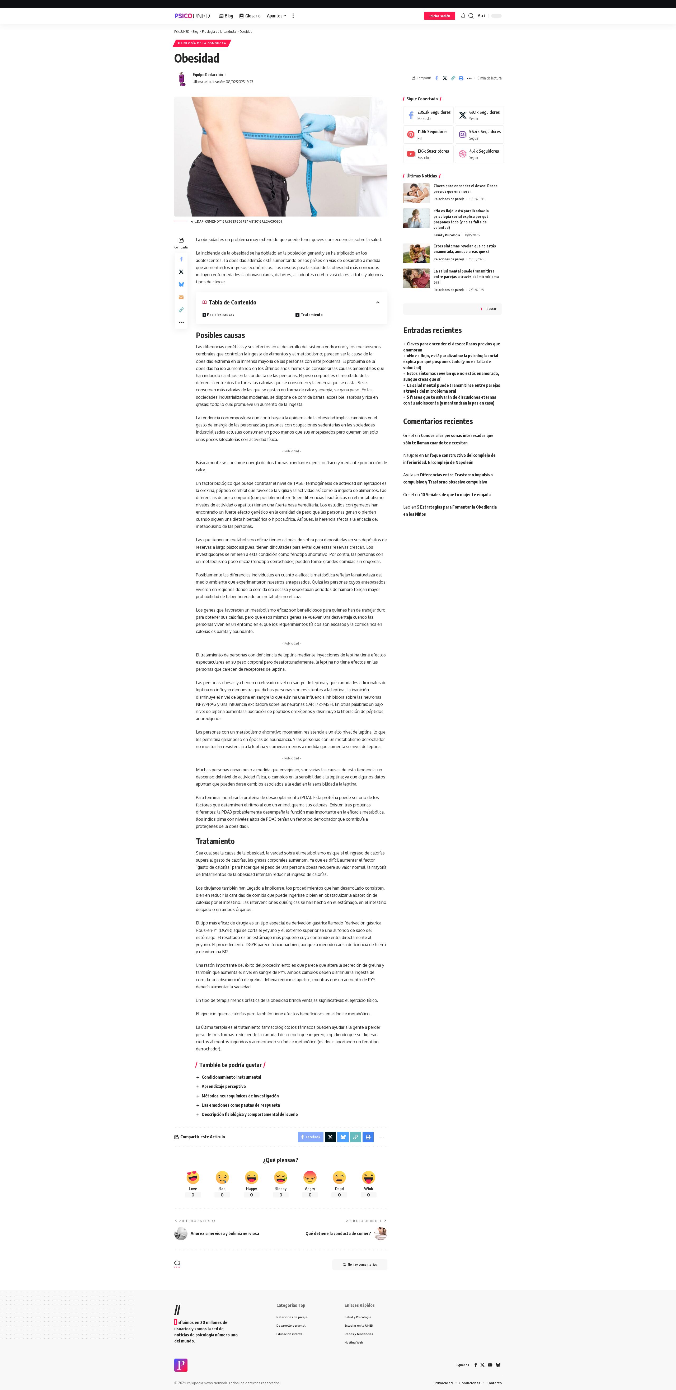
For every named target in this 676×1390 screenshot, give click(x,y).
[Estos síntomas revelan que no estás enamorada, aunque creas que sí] (416, 253)
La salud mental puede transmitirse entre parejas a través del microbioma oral (466, 277)
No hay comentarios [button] (362, 1264)
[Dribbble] (479, 154)
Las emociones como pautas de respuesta (241, 1105)
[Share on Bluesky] (181, 284)
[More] (469, 78)
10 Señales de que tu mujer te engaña (456, 494)
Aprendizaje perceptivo (224, 1086)
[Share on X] (444, 78)
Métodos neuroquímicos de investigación (240, 1095)
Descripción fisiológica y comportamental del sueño (250, 1114)
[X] (479, 115)
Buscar (491, 309)
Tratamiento (312, 314)
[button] (293, 16)
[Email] (181, 297)
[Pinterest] (428, 135)
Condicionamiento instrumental (231, 1077)
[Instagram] (479, 135)
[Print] (461, 78)
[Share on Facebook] (436, 78)
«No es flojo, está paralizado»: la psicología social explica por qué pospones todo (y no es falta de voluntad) (450, 361)
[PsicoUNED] (192, 16)
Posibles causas (220, 314)
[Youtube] (428, 154)
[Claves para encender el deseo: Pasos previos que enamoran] (416, 193)
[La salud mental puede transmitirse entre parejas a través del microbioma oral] (416, 278)
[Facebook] (428, 115)
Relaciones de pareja (449, 199)
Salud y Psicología (447, 235)
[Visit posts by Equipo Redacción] (182, 78)
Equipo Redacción (208, 74)
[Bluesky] (498, 1365)
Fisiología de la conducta (202, 43)
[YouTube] (490, 1365)
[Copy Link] (453, 78)
